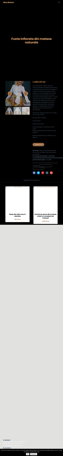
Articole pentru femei (45, 165)
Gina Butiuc (8, 2)
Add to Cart (17, 207)
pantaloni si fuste (38, 168)
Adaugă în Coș (38, 144)
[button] (7, 448)
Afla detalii (33, 454)
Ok (27, 454)
